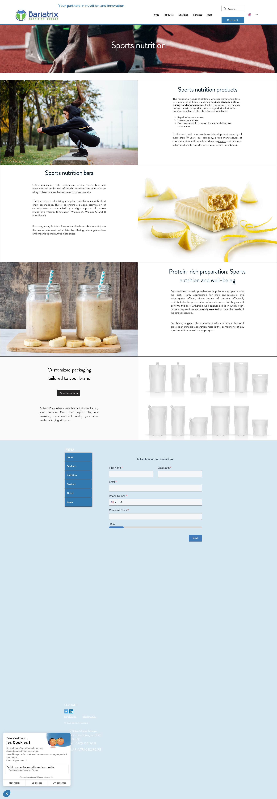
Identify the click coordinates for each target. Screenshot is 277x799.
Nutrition (72, 475)
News (70, 502)
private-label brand (226, 144)
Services (71, 484)
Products (71, 466)
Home (70, 457)
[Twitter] (66, 711)
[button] (168, 15)
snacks (222, 141)
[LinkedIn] (71, 711)
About (70, 493)
